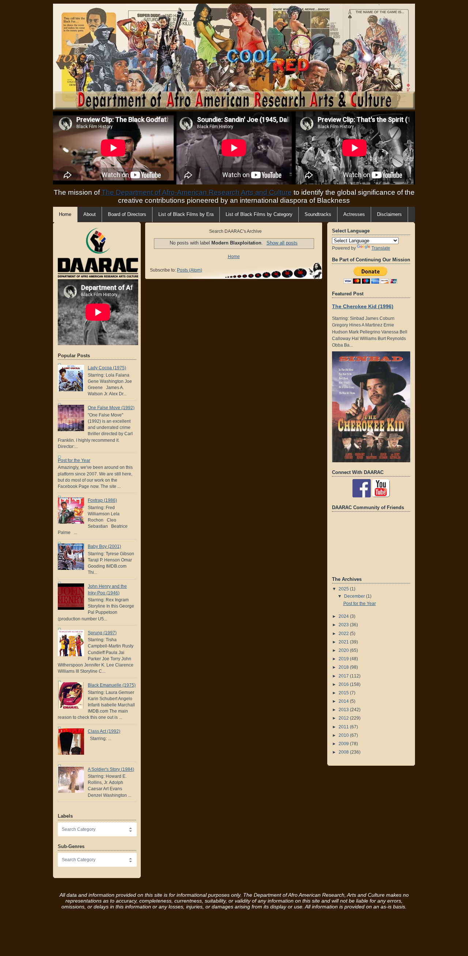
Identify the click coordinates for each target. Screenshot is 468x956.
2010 (344, 735)
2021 (344, 642)
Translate (380, 248)
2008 (344, 752)
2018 (344, 667)
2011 (344, 726)
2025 (344, 588)
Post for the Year (74, 460)
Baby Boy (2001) (104, 546)
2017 (344, 676)
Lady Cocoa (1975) (107, 367)
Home (234, 256)
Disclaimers (389, 214)
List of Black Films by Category (259, 214)
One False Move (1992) (111, 407)
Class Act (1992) (104, 731)
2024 (344, 616)
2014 (344, 701)
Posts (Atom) (189, 270)
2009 (344, 743)
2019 (344, 658)
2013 (344, 709)
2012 (344, 718)
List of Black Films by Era (186, 214)
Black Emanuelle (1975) (112, 685)
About (89, 214)
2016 (344, 684)
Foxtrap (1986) (102, 500)
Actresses (354, 214)
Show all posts (282, 243)
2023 (344, 624)
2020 (344, 650)
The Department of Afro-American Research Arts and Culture (197, 192)
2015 (344, 692)
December (355, 596)
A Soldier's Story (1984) (111, 769)
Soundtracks (318, 214)
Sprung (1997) (102, 632)
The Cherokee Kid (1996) (362, 306)
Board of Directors (127, 214)
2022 (344, 633)
